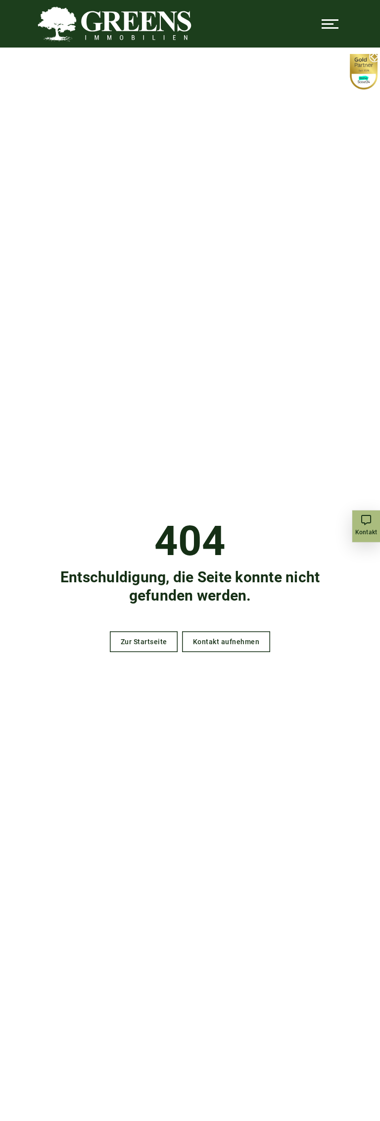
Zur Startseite (144, 642)
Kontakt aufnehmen (226, 642)
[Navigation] (330, 23)
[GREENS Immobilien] (114, 24)
